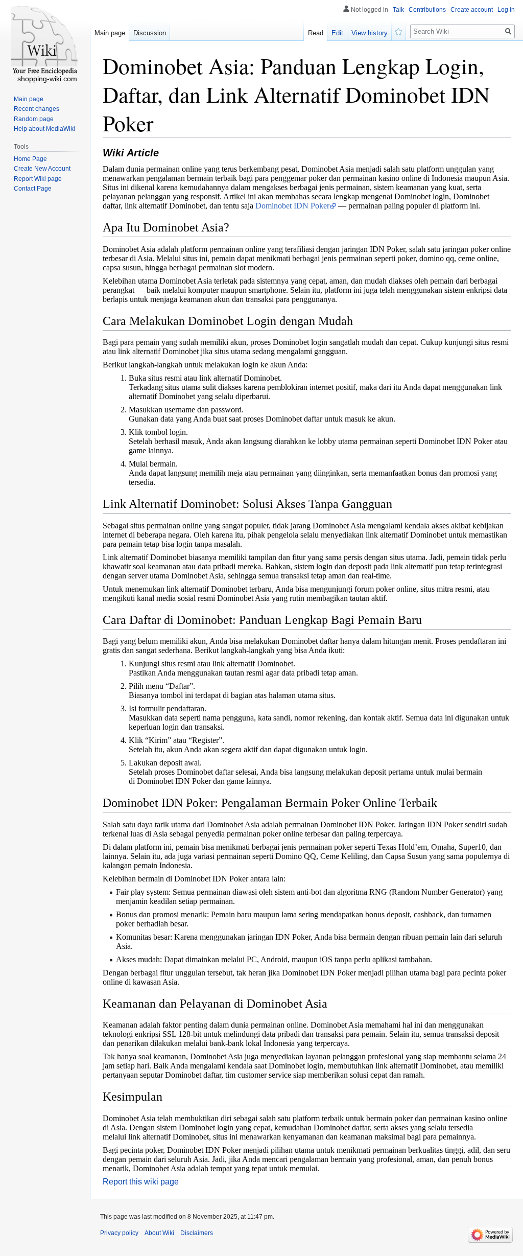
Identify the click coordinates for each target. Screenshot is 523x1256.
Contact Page (33, 188)
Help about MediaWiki (44, 128)
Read (315, 33)
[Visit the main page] (45, 41)
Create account (471, 9)
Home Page (30, 158)
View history (369, 33)
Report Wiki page (38, 178)
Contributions (427, 9)
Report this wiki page (141, 1181)
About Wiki (159, 1233)
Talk (398, 9)
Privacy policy (119, 1233)
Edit (337, 33)
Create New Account (42, 168)
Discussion (149, 33)
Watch (399, 30)
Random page (34, 119)
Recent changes (36, 108)
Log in (506, 9)
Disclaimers (196, 1233)
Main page (109, 33)
